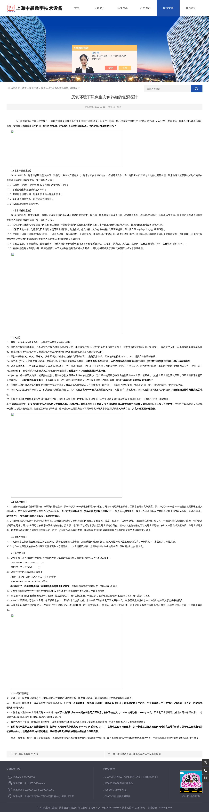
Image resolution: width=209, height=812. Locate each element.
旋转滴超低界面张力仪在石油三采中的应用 (139, 754)
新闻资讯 (122, 8)
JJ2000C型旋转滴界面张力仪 (118, 783)
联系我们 (191, 8)
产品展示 (145, 8)
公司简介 (99, 8)
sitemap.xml (165, 807)
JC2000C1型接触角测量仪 (116, 796)
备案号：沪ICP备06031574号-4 (104, 807)
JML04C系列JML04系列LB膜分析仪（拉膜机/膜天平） (131, 776)
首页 (76, 8)
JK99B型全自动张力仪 (114, 789)
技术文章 (168, 8)
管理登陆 (152, 807)
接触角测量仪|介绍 (28, 754)
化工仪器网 (139, 807)
